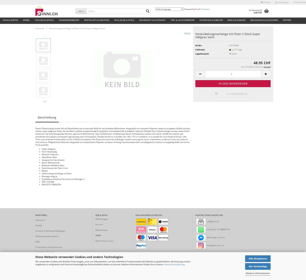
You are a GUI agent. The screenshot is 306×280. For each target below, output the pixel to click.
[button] (265, 2)
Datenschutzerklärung (174, 264)
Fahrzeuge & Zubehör (211, 20)
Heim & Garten (10, 20)
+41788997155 (223, 229)
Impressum (40, 220)
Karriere (99, 224)
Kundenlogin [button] (283, 2)
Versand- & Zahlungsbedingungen (50, 231)
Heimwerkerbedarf (69, 20)
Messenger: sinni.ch (216, 237)
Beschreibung (47, 117)
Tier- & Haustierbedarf (183, 20)
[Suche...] (148, 11)
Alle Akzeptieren (258, 258)
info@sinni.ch (213, 221)
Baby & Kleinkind (237, 20)
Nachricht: (212, 229)
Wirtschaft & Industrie (96, 20)
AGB (37, 241)
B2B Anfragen (101, 219)
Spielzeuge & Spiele (124, 20)
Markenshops (101, 230)
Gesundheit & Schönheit (152, 20)
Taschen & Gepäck (44, 20)
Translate (205, 9)
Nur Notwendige (258, 266)
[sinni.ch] (53, 11)
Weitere (287, 20)
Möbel (26, 20)
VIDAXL (187, 33)
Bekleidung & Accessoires (264, 20)
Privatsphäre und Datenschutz (48, 247)
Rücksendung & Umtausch (47, 236)
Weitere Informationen (258, 273)
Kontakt (38, 225)
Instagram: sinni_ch (215, 245)
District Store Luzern (104, 241)
